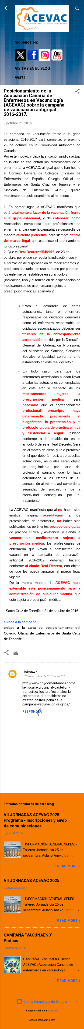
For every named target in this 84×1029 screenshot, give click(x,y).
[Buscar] (77, 9)
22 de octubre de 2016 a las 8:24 (45, 676)
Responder (32, 711)
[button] (77, 92)
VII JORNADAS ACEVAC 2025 (31, 880)
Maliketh (53, 1010)
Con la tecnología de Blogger (44, 1001)
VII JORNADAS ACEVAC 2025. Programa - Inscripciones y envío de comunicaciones (35, 820)
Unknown (30, 672)
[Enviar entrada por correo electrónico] (16, 655)
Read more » (68, 866)
